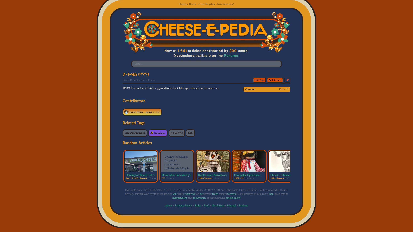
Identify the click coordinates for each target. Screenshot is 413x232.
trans (215, 194)
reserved (189, 194)
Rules (198, 205)
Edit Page (259, 80)
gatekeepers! (233, 197)
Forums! (231, 55)
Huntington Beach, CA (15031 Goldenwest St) (153, 175)
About (168, 205)
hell (271, 194)
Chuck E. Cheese (280, 175)
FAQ (206, 205)
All (174, 194)
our (202, 194)
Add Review (275, 80)
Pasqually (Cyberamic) (247, 175)
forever (231, 194)
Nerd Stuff (218, 205)
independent (179, 197)
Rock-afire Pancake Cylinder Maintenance (187, 175)
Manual (231, 205)
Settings (243, 205)
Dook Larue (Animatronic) (213, 175)
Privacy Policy (183, 205)
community (199, 197)
